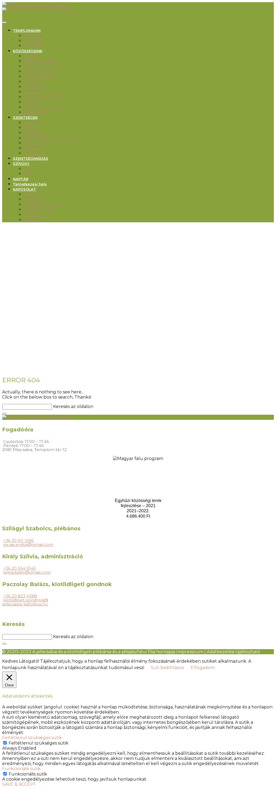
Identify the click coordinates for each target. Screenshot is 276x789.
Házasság (32, 148)
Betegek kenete (38, 143)
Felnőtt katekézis (39, 76)
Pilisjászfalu (33, 46)
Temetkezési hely (30, 184)
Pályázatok (33, 220)
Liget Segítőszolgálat (42, 97)
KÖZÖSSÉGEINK (27, 51)
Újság (28, 174)
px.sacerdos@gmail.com (28, 544)
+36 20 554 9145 (19, 568)
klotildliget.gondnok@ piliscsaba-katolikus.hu (25, 602)
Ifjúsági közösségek (41, 61)
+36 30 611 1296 (18, 540)
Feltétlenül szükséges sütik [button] (32, 737)
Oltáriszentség (36, 133)
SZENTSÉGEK (25, 117)
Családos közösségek (43, 66)
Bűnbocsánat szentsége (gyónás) (53, 138)
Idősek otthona (37, 112)
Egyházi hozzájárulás (42, 204)
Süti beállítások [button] (167, 667)
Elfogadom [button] (203, 667)
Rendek (31, 102)
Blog (28, 169)
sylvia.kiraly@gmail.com (27, 572)
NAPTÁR (20, 179)
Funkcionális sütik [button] (21, 768)
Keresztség (34, 122)
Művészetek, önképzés (44, 92)
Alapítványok (35, 215)
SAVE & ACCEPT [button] (19, 784)
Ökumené (33, 81)
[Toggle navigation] (4, 22)
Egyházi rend (35, 153)
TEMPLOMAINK (27, 30)
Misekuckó (33, 87)
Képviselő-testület (40, 209)
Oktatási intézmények (43, 107)
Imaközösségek (38, 71)
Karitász (30, 56)
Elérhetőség (34, 194)
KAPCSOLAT (24, 189)
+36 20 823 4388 (20, 595)
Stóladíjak (32, 199)
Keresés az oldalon (73, 406)
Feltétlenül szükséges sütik (38, 743)
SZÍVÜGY (21, 163)
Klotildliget (33, 41)
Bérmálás (32, 128)
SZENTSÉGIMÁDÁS (30, 158)
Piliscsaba (32, 35)
